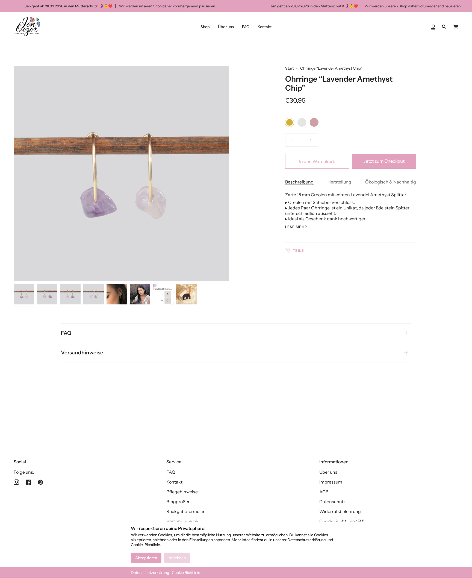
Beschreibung (299, 182)
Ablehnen (177, 557)
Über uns (328, 472)
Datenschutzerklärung (150, 572)
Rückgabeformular (185, 511)
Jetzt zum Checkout (384, 161)
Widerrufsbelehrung (340, 511)
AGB (323, 491)
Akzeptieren (146, 557)
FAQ (66, 333)
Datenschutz (332, 501)
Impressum (330, 482)
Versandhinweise (82, 352)
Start (289, 68)
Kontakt (174, 482)
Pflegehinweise (182, 491)
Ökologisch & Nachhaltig (390, 182)
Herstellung (339, 182)
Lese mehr (296, 227)
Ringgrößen (178, 501)
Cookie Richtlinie (186, 572)
